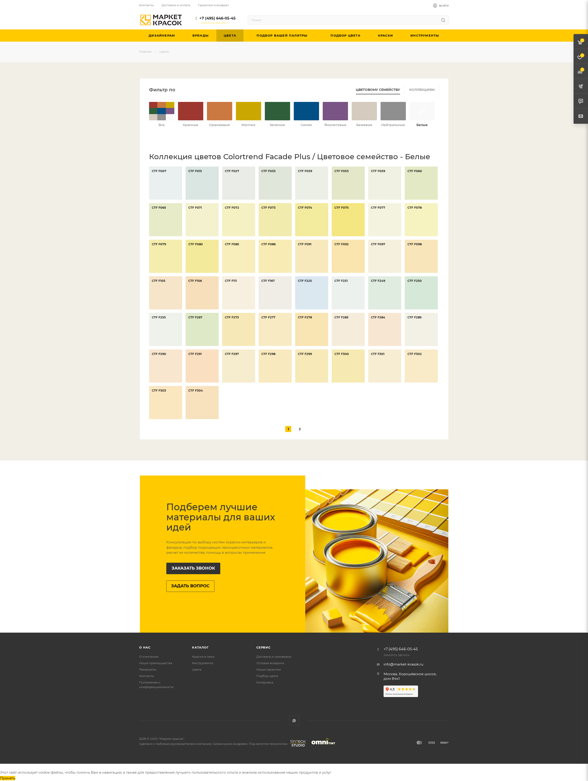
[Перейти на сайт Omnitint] (322, 746)
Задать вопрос (190, 585)
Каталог (200, 647)
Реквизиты (147, 669)
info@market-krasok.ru (403, 664)
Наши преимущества (155, 663)
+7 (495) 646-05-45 (217, 18)
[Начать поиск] (443, 20)
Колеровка (264, 682)
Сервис (263, 647)
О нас (144, 647)
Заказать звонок (193, 568)
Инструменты (202, 663)
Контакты (146, 676)
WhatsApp (294, 721)
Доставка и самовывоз (273, 656)
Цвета (196, 669)
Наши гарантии (268, 669)
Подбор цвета (267, 676)
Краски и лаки (203, 656)
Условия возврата (270, 663)
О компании (148, 656)
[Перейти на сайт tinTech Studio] (296, 746)
